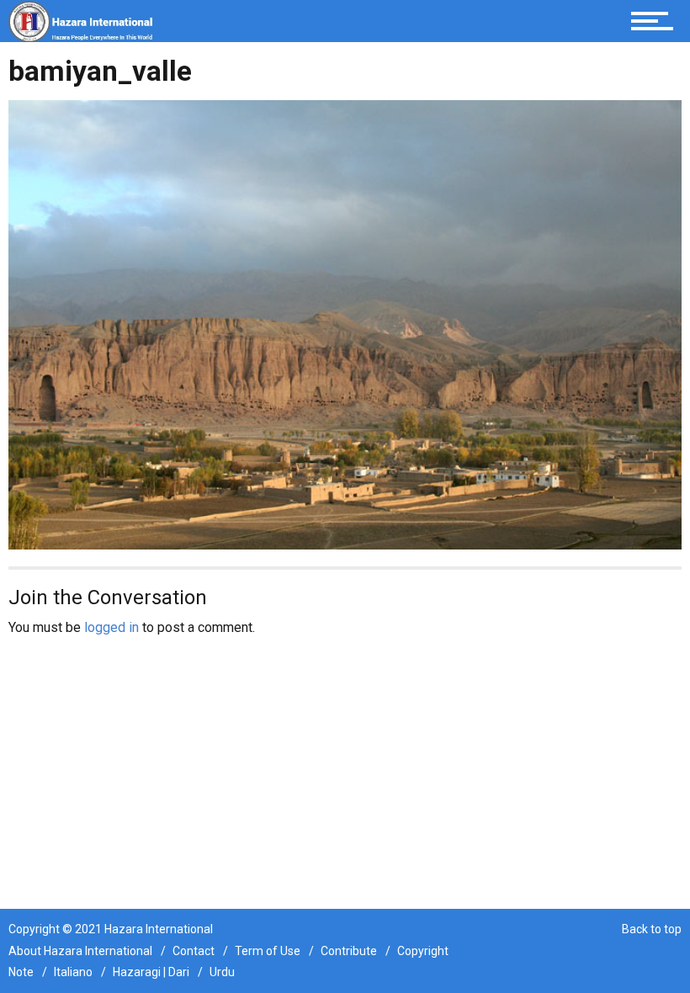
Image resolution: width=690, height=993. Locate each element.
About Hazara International (80, 951)
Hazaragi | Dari (151, 972)
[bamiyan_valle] (345, 324)
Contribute (349, 951)
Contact (193, 951)
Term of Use (267, 951)
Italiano (73, 972)
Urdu (222, 972)
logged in (111, 627)
